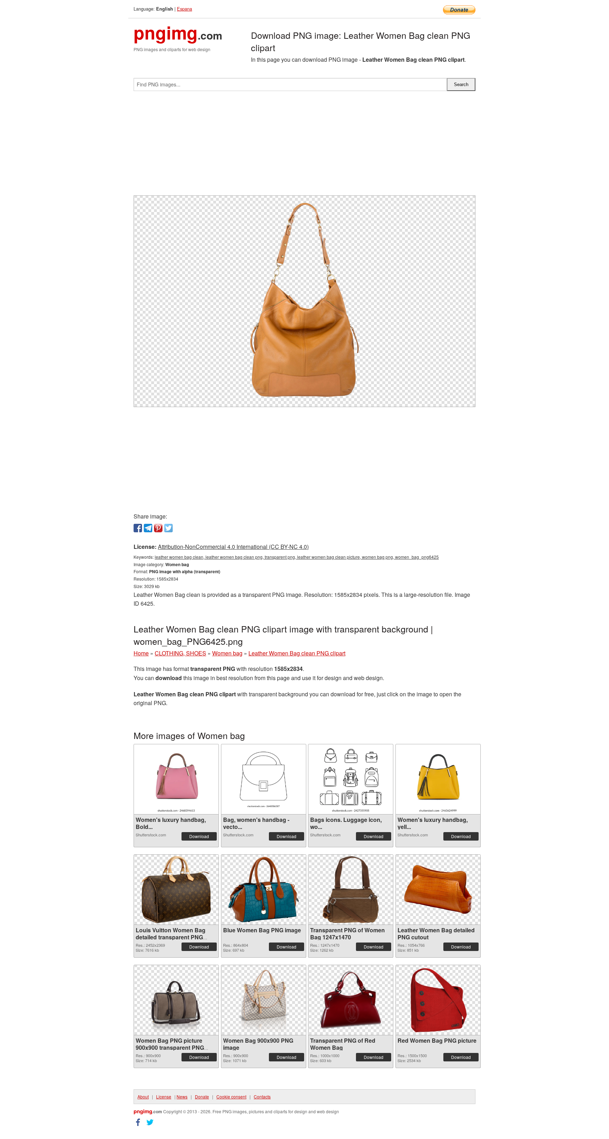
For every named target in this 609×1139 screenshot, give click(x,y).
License (163, 1096)
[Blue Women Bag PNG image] (263, 889)
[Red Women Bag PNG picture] (438, 1000)
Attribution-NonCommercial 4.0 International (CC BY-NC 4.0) (233, 547)
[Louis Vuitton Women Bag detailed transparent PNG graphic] (176, 889)
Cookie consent (231, 1096)
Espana (184, 8)
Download (199, 836)
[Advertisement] (304, 146)
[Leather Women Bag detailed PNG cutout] (438, 889)
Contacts (262, 1096)
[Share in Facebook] (138, 528)
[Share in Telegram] (148, 528)
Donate (202, 1096)
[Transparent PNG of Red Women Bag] (350, 1000)
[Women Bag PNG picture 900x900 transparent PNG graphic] (176, 1000)
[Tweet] (168, 528)
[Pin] (158, 528)
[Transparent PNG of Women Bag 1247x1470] (350, 889)
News (182, 1096)
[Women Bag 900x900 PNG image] (263, 1000)
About (143, 1096)
